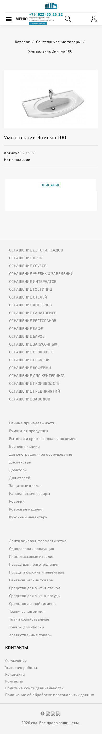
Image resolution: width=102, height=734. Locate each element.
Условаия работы (21, 667)
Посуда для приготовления (34, 564)
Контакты (14, 681)
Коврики (17, 501)
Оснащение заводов (29, 399)
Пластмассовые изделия (32, 556)
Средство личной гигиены (32, 603)
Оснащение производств (34, 383)
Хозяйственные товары (31, 635)
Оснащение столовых (31, 352)
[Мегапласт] (51, 6)
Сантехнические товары (31, 580)
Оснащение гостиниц (31, 289)
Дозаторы (18, 470)
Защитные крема (25, 485)
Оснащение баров (27, 336)
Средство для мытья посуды (35, 595)
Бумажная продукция (29, 430)
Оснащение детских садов (36, 250)
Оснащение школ (26, 258)
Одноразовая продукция (31, 548)
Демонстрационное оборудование (40, 454)
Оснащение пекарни (29, 360)
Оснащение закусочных (33, 344)
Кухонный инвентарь (28, 517)
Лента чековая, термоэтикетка (38, 540)
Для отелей (19, 477)
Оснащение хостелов (30, 305)
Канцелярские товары (29, 493)
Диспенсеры (20, 462)
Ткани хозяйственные (29, 619)
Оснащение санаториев (33, 313)
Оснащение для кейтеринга (37, 375)
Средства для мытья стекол (34, 588)
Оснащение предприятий (34, 391)
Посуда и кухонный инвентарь (36, 572)
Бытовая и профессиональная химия (43, 438)
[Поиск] (68, 19)
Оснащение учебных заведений (41, 273)
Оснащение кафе (26, 328)
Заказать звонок (38, 24)
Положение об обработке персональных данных (49, 694)
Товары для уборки (26, 627)
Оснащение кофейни (30, 367)
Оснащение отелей (28, 297)
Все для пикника (24, 446)
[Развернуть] (93, 19)
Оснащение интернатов (33, 281)
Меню (21, 19)
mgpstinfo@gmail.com (39, 17)
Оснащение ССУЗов (28, 265)
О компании (16, 660)
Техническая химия (27, 611)
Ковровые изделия (26, 509)
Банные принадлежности (32, 423)
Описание (50, 185)
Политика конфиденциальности (34, 688)
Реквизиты (15, 674)
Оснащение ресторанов (32, 320)
